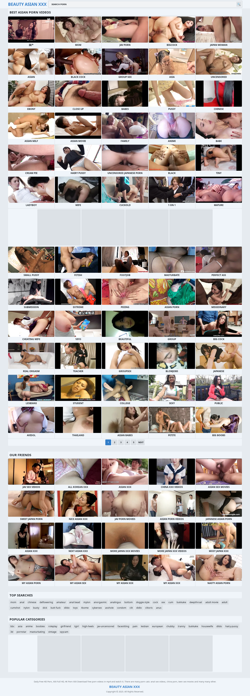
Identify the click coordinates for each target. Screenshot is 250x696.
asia (20, 626)
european (157, 626)
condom (121, 607)
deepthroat (196, 602)
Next (141, 442)
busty (36, 607)
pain (135, 626)
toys (75, 607)
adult (224, 602)
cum (170, 602)
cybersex (97, 607)
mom (13, 602)
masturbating (37, 631)
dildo (67, 607)
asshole (109, 607)
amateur (61, 602)
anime (29, 626)
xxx (163, 602)
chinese (32, 602)
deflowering (46, 602)
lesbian (145, 626)
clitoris (149, 607)
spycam (64, 631)
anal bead (74, 602)
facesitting (123, 626)
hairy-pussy (231, 626)
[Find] (238, 4)
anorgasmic (100, 602)
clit (131, 607)
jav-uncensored (105, 626)
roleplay (52, 626)
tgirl (76, 626)
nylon (27, 607)
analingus (115, 602)
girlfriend (66, 626)
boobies (40, 626)
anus (158, 607)
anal (22, 602)
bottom (128, 602)
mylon (86, 602)
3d (11, 631)
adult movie (211, 602)
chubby (170, 626)
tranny (181, 626)
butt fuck (56, 607)
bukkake (181, 602)
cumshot (15, 607)
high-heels (88, 626)
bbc (12, 626)
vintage (52, 631)
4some (85, 607)
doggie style (142, 602)
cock (155, 602)
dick (45, 607)
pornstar (21, 631)
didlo (139, 607)
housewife (207, 626)
